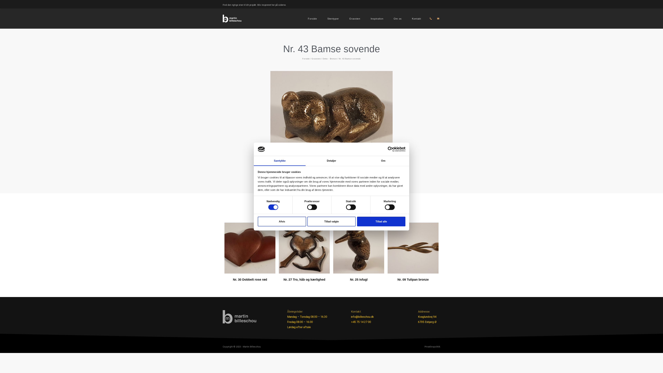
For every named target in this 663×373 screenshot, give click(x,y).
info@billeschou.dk (362, 316)
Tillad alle (381, 221)
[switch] (312, 207)
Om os (398, 18)
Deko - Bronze (330, 59)
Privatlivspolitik (432, 346)
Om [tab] (383, 160)
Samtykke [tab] (280, 160)
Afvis (282, 221)
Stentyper (333, 18)
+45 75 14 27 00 (361, 322)
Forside (312, 18)
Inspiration (377, 18)
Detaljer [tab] (331, 160)
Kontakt (416, 18)
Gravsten (354, 18)
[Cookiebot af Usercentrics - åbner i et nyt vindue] (390, 149)
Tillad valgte (331, 221)
